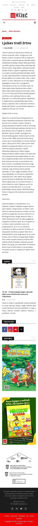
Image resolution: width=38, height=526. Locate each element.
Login (22, 7)
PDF (28, 5)
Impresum (13, 5)
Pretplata (21, 5)
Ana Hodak (8, 48)
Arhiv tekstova (14, 31)
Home (4, 31)
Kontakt (16, 7)
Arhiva (33, 5)
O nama (5, 5)
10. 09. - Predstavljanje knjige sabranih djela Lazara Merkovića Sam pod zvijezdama (17, 294)
